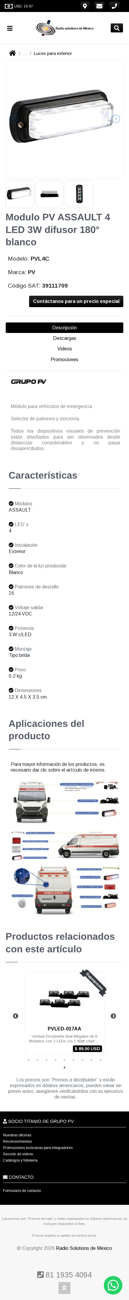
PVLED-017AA (64, 1028)
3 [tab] (47, 1060)
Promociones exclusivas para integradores (38, 1148)
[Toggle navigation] (12, 28)
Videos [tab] (64, 348)
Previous (16, 1016)
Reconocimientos (17, 1141)
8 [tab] (91, 1060)
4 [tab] (55, 1060)
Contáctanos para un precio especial (76, 301)
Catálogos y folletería (20, 1160)
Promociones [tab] (64, 359)
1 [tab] (29, 1060)
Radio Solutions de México (84, 1248)
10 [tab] (65, 1068)
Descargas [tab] (64, 338)
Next (113, 1016)
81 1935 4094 (68, 1275)
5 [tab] (65, 1060)
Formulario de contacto (22, 1191)
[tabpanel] (64, 1017)
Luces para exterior (53, 53)
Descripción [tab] (64, 327)
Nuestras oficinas (17, 1135)
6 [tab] (73, 1060)
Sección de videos (18, 1154)
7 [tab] (83, 1060)
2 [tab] (37, 1060)
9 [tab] (101, 1060)
